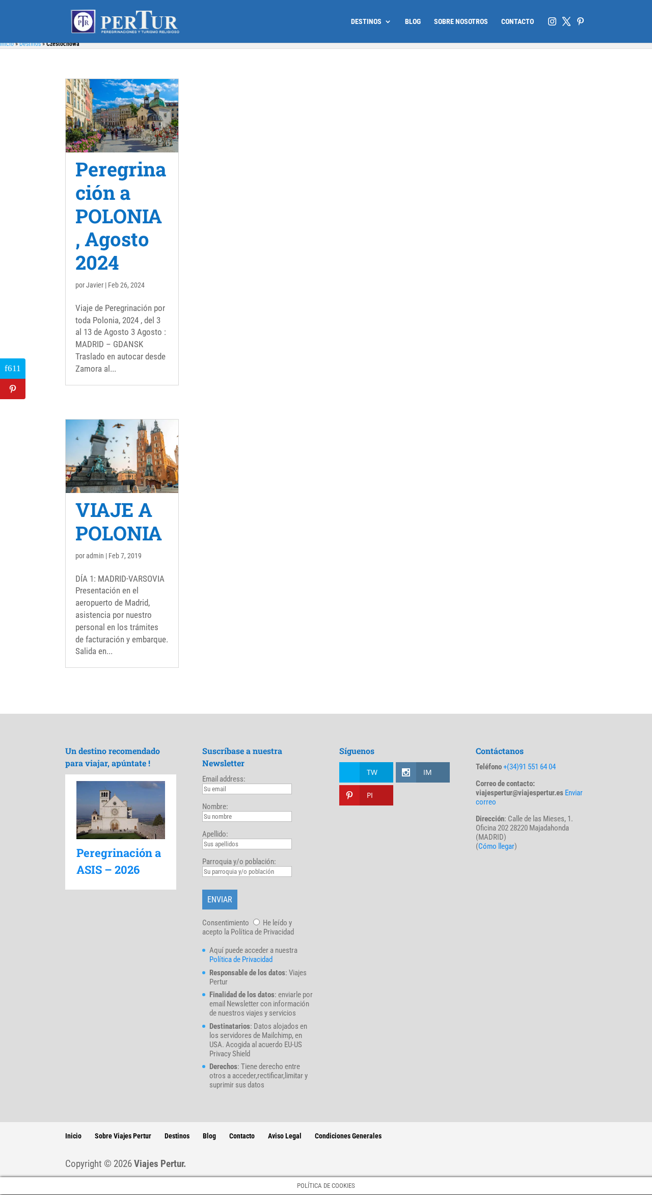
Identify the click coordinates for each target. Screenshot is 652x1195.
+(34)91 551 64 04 (529, 766)
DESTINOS (366, 21)
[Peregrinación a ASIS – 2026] (120, 810)
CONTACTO (517, 21)
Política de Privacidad (241, 959)
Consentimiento (225, 922)
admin (95, 556)
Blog (209, 1136)
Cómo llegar (496, 846)
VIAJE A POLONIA (118, 521)
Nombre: (215, 806)
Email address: (224, 779)
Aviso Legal (285, 1136)
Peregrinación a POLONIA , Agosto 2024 (120, 215)
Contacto (242, 1136)
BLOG (413, 21)
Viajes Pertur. (160, 1164)
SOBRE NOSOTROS (461, 21)
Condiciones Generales (348, 1136)
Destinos (30, 43)
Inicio (7, 43)
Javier (94, 285)
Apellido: (215, 834)
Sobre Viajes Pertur (123, 1136)
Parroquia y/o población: (239, 861)
